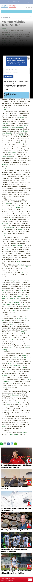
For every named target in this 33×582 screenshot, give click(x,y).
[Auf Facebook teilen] (8, 443)
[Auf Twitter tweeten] (12, 443)
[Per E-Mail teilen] (5, 443)
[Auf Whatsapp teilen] (15, 443)
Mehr (29, 579)
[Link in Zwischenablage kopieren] (1, 443)
